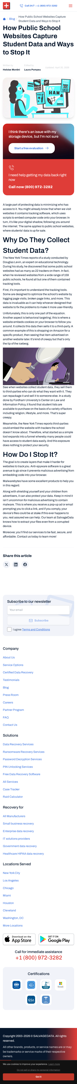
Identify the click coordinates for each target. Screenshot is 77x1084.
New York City (11, 872)
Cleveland (9, 910)
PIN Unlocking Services (18, 766)
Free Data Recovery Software (21, 774)
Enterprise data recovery (18, 831)
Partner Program (13, 709)
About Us (9, 657)
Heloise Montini (11, 69)
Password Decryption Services (22, 759)
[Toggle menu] (70, 5)
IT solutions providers (16, 838)
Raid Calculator (13, 796)
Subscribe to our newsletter (29, 601)
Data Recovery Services (18, 744)
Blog (12, 18)
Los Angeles (11, 880)
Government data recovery (20, 846)
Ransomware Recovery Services (23, 751)
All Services (10, 781)
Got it (38, 1077)
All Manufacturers (14, 816)
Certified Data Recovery (18, 672)
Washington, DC (13, 917)
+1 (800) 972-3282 (38, 958)
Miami (7, 895)
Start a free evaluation (28, 148)
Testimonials (11, 679)
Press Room (11, 694)
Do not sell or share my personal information (38, 1070)
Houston (8, 903)
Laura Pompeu (32, 69)
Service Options (13, 665)
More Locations (13, 925)
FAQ (6, 717)
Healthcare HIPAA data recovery (23, 853)
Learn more (54, 1064)
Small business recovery (18, 823)
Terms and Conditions (36, 629)
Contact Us (10, 724)
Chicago (8, 888)
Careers (8, 702)
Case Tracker (11, 789)
